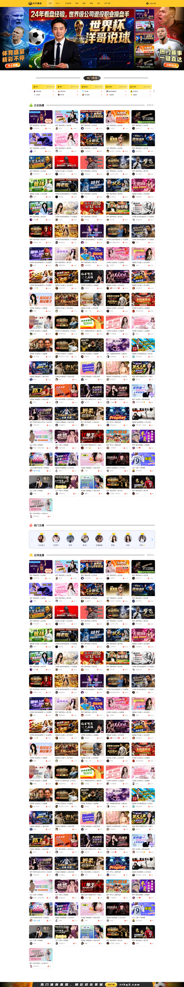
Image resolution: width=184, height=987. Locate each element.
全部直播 (68, 3)
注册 (154, 3)
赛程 (76, 3)
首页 (50, 3)
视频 (91, 3)
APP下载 (107, 3)
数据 (84, 3)
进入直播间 (81, 38)
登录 (151, 3)
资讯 (98, 3)
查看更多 (150, 105)
